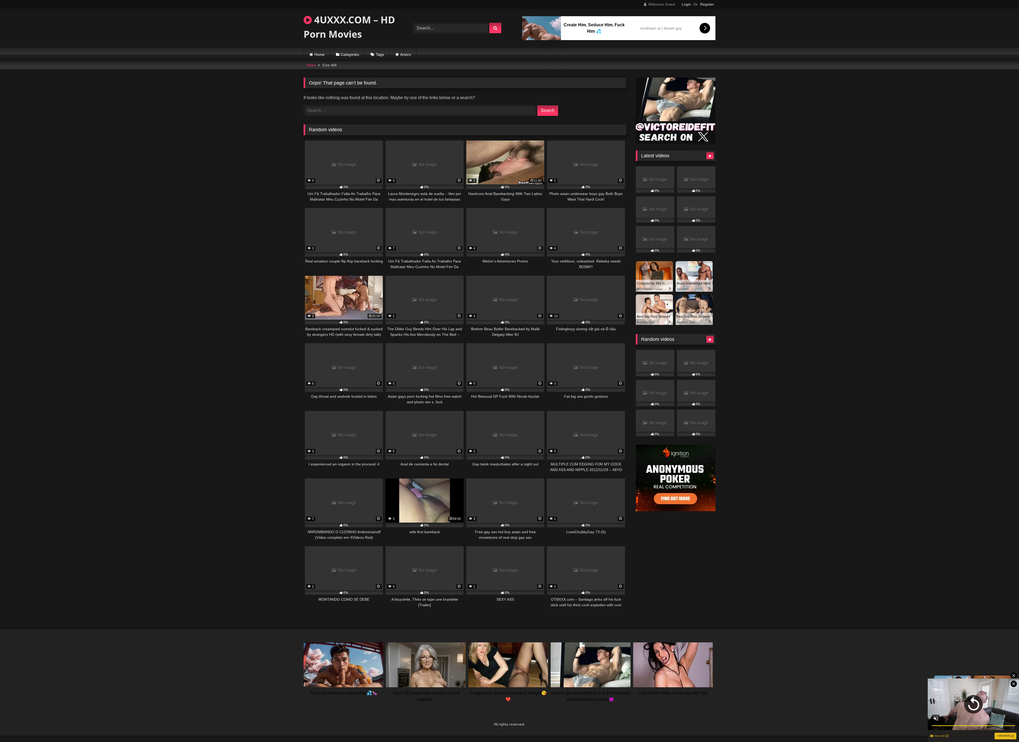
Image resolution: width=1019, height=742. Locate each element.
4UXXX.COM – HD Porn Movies (349, 27)
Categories (350, 54)
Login (686, 4)
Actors (405, 54)
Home (319, 54)
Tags (380, 54)
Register (707, 4)
